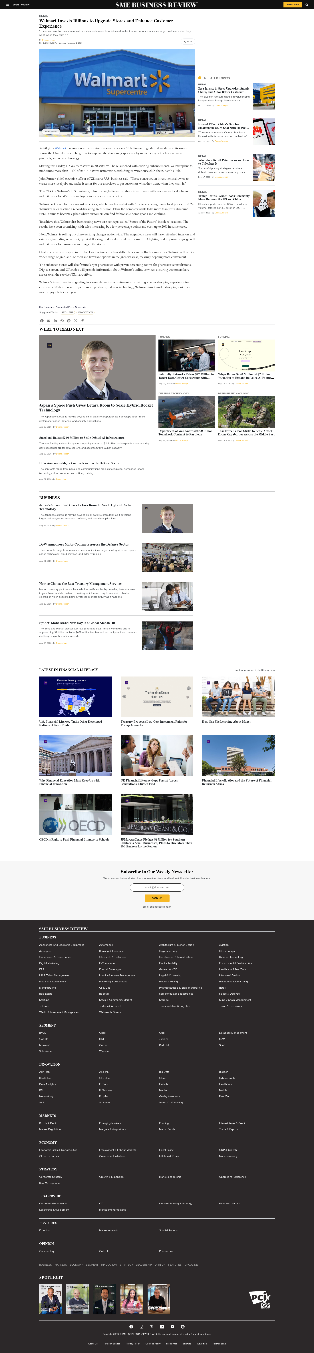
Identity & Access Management (117, 975)
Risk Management (49, 1183)
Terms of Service (111, 1343)
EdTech (103, 1084)
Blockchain (45, 1078)
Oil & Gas (104, 987)
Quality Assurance (169, 1096)
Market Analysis (108, 1230)
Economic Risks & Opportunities (58, 1150)
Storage (164, 999)
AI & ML (104, 1071)
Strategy (126, 1264)
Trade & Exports (228, 1129)
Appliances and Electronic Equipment (61, 944)
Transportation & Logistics (174, 1006)
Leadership (144, 1264)
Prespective (166, 1251)
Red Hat (164, 1045)
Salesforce (45, 1051)
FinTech (163, 1084)
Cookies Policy (153, 1343)
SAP (41, 1102)
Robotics (104, 993)
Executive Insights (229, 1203)
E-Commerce (107, 963)
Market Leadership (170, 1176)
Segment (92, 1264)
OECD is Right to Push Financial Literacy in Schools (74, 839)
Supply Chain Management (235, 999)
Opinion (160, 1264)
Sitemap (187, 1343)
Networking (46, 1096)
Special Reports (168, 1230)
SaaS (222, 1045)
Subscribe (293, 4)
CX (101, 1203)
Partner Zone (219, 1343)
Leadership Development (54, 1209)
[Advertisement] (236, 44)
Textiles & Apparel (109, 1006)
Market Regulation (50, 1129)
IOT (41, 1090)
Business (49, 498)
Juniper (163, 1039)
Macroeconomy (228, 1156)
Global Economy (49, 1156)
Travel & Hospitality (230, 1006)
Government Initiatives (112, 1156)
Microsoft (44, 1045)
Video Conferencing (171, 1102)
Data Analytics (47, 1084)
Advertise (202, 1343)
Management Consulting (233, 981)
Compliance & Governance (55, 957)
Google (43, 1039)
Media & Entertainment (52, 981)
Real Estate (45, 993)
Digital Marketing (49, 963)
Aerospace (45, 951)
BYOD (42, 1032)
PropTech (104, 1096)
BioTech (223, 1071)
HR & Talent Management (54, 975)
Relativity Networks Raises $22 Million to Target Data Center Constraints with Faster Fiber (186, 378)
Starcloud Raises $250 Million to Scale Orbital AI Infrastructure (81, 438)
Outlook (104, 1251)
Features (175, 1264)
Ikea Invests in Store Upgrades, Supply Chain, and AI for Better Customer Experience (223, 92)
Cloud (162, 1078)
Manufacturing (47, 987)
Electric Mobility (168, 963)
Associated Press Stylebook (71, 307)
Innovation (109, 1264)
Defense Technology (231, 957)
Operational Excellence (232, 1176)
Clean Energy (227, 951)
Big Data (164, 1071)
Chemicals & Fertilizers (112, 957)
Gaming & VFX (168, 969)
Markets (61, 1264)
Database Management (233, 1032)
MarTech (164, 1090)
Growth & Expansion (111, 1176)
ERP (41, 969)
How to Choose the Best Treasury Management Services (80, 584)
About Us (93, 1343)
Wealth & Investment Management (59, 1012)
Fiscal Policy (166, 1150)
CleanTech (105, 1078)
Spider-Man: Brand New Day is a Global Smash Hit (77, 623)
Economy (76, 1264)
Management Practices (112, 1209)
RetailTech (225, 1096)
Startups (44, 999)
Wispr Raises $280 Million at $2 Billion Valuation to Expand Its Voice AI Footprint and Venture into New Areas (246, 378)
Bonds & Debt (47, 1123)
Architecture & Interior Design (176, 944)
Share (189, 42)
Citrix (162, 1032)
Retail (222, 987)
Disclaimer (171, 1343)
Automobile (106, 944)
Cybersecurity (227, 1078)
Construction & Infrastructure (176, 957)
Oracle (103, 1045)
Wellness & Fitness (110, 1012)
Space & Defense (229, 993)
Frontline (44, 1230)
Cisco (102, 1032)
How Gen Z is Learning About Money (226, 721)
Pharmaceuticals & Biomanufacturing (180, 987)
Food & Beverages (110, 969)
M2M (222, 1039)
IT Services (105, 1090)
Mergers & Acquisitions (112, 1129)
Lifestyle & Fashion (230, 975)
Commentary (46, 1251)
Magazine (191, 1264)
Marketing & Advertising (113, 981)
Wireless (104, 1051)
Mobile (223, 1090)
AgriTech (44, 1071)
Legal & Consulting (170, 975)
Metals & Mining (168, 981)
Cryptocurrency (168, 951)
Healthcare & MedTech (232, 969)
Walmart (60, 148)
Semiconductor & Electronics (176, 993)
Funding (164, 1123)
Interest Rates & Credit (232, 1123)
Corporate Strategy (50, 1176)
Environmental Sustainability (235, 963)
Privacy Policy (133, 1343)
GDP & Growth (228, 1150)
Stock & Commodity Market (115, 999)
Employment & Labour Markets (117, 1150)
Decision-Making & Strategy (175, 1203)
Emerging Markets (110, 1123)
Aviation (224, 944)
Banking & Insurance (111, 951)
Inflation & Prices (169, 1156)
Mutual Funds (167, 1129)
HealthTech (225, 1084)
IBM (101, 1039)
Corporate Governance (53, 1203)
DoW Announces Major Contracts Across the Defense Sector (79, 463)
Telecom (44, 1006)
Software (104, 1102)
